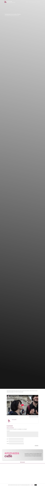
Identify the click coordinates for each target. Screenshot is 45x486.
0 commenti (17, 15)
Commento (8, 430)
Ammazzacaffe (7, 15)
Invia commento (36, 445)
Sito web (8, 443)
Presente (14, 15)
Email (8, 441)
